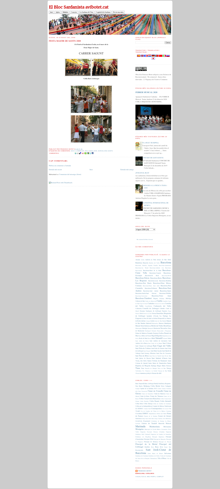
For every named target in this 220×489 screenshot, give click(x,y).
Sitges (159, 365)
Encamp (142, 311)
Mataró (137, 326)
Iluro (153, 418)
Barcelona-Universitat (141, 296)
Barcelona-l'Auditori (143, 298)
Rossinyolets (139, 450)
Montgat (144, 328)
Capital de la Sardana (103, 12)
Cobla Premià (154, 401)
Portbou (161, 333)
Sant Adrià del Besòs (142, 341)
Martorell (149, 323)
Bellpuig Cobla (149, 386)
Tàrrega (169, 368)
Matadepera (167, 323)
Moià (142, 326)
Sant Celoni (167, 343)
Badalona (138, 263)
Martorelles (155, 323)
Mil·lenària (167, 426)
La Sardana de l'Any (86, 12)
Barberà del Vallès (154, 263)
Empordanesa (152, 413)
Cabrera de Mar (140, 301)
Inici (51, 12)
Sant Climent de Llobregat (143, 346)
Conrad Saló (147, 408)
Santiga (153, 365)
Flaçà (169, 311)
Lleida (152, 321)
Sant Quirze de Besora (143, 358)
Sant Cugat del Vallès (162, 345)
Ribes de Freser (146, 336)
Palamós (154, 331)
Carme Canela (162, 388)
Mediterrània (154, 426)
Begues (155, 298)
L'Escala (155, 316)
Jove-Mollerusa (167, 418)
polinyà (148, 373)
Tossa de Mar (162, 368)
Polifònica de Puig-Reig (143, 437)
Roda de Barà (143, 338)
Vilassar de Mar (162, 371)
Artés (169, 259)
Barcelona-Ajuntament (165, 265)
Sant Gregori (146, 351)
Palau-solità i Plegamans (164, 331)
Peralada (149, 333)
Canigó (137, 388)
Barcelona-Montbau (165, 281)
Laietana (137, 423)
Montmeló (150, 328)
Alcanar (137, 260)
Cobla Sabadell (165, 401)
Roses (149, 338)
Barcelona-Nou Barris (143, 283)
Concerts (74, 12)
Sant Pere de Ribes (142, 356)
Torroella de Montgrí (151, 368)
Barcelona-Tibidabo (165, 293)
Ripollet (159, 336)
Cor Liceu (165, 408)
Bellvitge (168, 298)
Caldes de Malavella (150, 301)
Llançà (148, 321)
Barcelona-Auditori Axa (157, 268)
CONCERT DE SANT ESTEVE (152, 158)
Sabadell (159, 338)
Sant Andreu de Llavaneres (159, 341)
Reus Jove (159, 447)
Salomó (165, 338)
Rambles (147, 447)
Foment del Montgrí (164, 416)
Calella (159, 301)
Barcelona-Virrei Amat (161, 296)
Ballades (65, 12)
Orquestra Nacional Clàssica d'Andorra (152, 432)
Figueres (164, 311)
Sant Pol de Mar (166, 356)
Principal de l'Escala (165, 442)
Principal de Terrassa (151, 442)
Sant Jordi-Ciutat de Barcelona (153, 451)
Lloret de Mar (158, 321)
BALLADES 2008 (91, 151)
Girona (154, 313)
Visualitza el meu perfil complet (149, 476)
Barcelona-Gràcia (142, 278)
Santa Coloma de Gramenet (157, 361)
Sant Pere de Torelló (155, 356)
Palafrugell (148, 331)
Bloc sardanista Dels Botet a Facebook (145, 239)
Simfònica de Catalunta (141, 456)
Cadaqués (168, 386)
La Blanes (168, 421)
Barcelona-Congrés (155, 273)
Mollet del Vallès (157, 326)
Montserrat (157, 328)
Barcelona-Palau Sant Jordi (151, 286)
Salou (169, 338)
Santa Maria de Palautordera (157, 363)
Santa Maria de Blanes (155, 453)
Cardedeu (151, 303)
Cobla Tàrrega (148, 404)
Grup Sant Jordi (146, 418)
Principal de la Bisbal (146, 444)
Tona (142, 368)
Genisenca (138, 418)
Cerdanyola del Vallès (162, 306)
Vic (143, 371)
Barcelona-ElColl (166, 275)
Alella (142, 260)
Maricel (168, 423)
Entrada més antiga (127, 169)
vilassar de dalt (156, 373)
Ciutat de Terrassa (156, 396)
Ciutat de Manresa (159, 394)
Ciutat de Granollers (147, 394)
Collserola (138, 308)
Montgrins (139, 429)
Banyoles (145, 263)
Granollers (159, 313)
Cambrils (165, 301)
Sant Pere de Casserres (163, 353)
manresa (143, 373)
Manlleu (143, 323)
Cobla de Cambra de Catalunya (162, 404)
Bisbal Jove (160, 386)
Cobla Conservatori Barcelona (149, 398)
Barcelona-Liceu (153, 281)
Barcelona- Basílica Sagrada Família (146, 265)
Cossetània (138, 413)
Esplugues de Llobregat (153, 311)
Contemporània (156, 408)
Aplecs (58, 12)
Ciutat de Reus (144, 396)
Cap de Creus (143, 303)
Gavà (141, 313)
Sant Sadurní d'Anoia (159, 358)
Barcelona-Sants (105, 151)
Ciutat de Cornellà (155, 391)
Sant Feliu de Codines (143, 348)
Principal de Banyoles (160, 439)
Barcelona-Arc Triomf (141, 268)
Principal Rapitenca (158, 437)
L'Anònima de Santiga (157, 421)
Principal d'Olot (148, 439)
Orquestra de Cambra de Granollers (161, 434)
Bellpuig (162, 298)
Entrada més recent (55, 169)
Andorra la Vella (150, 260)
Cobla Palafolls (144, 401)
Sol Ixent (138, 458)
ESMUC (145, 413)
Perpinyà (155, 333)
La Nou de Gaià (146, 318)
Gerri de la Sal (147, 313)
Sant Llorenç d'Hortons (148, 353)
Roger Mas (167, 447)
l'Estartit (137, 373)
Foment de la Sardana (150, 416)
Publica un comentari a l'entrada (60, 165)
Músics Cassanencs (162, 429)
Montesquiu (138, 328)
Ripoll (154, 336)
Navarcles (164, 328)
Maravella (161, 423)
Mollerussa (147, 326)
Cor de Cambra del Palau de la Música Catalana (156, 411)
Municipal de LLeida (150, 429)
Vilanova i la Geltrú (151, 371)
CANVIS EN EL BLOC (141, 173)
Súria (164, 365)
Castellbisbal (148, 306)
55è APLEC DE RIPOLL (150, 143)
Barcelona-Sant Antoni (150, 291)
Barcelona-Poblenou (151, 288)
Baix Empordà (139, 383)
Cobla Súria (139, 404)
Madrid (164, 321)
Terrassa (168, 366)
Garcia (137, 313)
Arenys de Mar (162, 260)
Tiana (137, 368)
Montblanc (167, 326)
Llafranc (143, 321)
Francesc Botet (145, 471)
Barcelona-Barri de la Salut (152, 270)
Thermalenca (153, 458)
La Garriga (164, 316)
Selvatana (167, 453)
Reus (140, 336)
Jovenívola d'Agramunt (142, 421)
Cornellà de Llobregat (150, 308)
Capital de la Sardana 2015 (148, 388)
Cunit (167, 308)
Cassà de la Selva (160, 303)
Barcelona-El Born (152, 275)
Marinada (140, 426)
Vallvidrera (138, 371)
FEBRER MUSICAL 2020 (146, 92)
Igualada (149, 316)
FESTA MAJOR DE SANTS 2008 (65, 40)
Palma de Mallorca (141, 333)
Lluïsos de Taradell (149, 423)
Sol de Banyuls (145, 458)
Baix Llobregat (77, 151)
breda (169, 371)
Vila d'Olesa (162, 458)
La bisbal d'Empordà (158, 318)
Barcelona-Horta (156, 278)
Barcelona (166, 262)
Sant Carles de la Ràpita (155, 343)
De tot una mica (118, 12)
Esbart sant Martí (161, 413)
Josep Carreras (158, 418)
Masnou (161, 323)
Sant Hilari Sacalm (156, 351)
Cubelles (162, 308)
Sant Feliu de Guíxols (157, 348)
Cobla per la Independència (143, 406)
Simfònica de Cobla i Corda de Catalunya (160, 456)
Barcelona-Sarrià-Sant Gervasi (145, 293)
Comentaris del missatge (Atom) (70, 174)
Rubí (153, 338)
